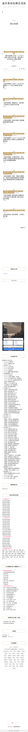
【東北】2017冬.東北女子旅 (10, 383)
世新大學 (18, 651)
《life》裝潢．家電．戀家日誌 (11, 476)
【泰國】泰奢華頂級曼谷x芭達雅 (11, 460)
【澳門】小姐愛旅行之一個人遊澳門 (12, 455)
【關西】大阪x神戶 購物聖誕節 (11, 419)
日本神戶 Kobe (7, 417)
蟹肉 (10, 666)
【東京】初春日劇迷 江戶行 (10, 393)
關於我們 (11, 730)
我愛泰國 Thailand (8, 466)
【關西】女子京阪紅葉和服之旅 (11, 420)
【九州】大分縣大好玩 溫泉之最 (11, 439)
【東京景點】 (7, 116)
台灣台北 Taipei (7, 365)
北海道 (22, 653)
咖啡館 (18, 655)
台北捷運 (9, 655)
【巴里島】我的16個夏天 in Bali (11, 470)
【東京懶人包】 (7, 191)
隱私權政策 (16, 730)
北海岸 (18, 653)
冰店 (9, 653)
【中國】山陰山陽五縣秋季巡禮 (11, 425)
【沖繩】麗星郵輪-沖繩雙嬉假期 (11, 443)
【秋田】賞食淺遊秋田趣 (9, 386)
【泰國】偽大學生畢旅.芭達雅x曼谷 (12, 458)
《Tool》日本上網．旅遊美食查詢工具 (13, 380)
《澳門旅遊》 (7, 453)
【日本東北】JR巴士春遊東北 (11, 384)
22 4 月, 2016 (7, 100)
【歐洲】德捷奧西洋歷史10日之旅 (12, 473)
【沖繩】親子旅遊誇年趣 (9, 450)
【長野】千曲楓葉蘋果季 (9, 406)
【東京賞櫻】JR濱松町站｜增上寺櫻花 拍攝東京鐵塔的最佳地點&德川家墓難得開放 (13, 158)
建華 (13, 657)
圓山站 (22, 655)
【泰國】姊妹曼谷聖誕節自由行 (11, 463)
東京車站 (22, 659)
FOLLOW (14, 280)
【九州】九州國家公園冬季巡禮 (11, 440)
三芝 (11, 651)
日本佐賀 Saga (7, 427)
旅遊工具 (22, 657)
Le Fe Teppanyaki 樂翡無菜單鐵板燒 (11, 649)
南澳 (5, 655)
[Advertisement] (14, 249)
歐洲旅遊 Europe (8, 471)
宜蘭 (5, 657)
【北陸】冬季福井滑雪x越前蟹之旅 (12, 404)
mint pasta (21, 649)
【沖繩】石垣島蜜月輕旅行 (10, 448)
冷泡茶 (14, 653)
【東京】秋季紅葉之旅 (9, 391)
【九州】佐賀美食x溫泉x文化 (11, 429)
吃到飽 (14, 655)
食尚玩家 (21, 666)
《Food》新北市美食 (8, 368)
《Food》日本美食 (8, 375)
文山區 (18, 657)
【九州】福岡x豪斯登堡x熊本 (11, 430)
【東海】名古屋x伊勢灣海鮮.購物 (12, 412)
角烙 (17, 666)
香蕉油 (14, 668)
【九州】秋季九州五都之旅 (10, 432)
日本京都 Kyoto (7, 414)
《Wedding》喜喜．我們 (9, 478)
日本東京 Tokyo (7, 388)
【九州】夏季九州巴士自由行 (11, 437)
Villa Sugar (6, 651)
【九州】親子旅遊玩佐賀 (9, 442)
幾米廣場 (9, 657)
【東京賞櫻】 (7, 51)
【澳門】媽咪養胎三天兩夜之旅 (11, 457)
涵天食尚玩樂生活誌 (14, 3)
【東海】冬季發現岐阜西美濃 (11, 407)
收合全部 (10, 360)
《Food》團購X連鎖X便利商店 (11, 371)
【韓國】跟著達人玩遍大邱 (10, 452)
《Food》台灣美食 (8, 370)
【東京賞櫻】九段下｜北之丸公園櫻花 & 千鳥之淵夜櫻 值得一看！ (13, 85)
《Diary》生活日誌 (8, 475)
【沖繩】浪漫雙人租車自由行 (11, 445)
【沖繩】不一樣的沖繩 (9, 447)
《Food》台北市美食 (8, 366)
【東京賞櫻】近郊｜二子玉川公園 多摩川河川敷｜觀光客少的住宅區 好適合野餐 (14, 57)
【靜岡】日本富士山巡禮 (9, 402)
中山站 (6, 653)
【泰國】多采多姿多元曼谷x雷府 (11, 461)
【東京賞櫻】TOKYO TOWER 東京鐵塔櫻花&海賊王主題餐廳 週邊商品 (14, 139)
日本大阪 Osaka (7, 416)
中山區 (23, 651)
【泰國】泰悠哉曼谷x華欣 (10, 465)
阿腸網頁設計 (16, 726)
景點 (14, 659)
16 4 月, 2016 (14, 154)
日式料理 (5, 659)
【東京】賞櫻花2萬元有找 (10, 399)
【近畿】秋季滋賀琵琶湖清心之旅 (12, 411)
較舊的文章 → (23, 227)
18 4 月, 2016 (14, 135)
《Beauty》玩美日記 (8, 362)
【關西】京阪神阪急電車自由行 (11, 422)
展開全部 (4, 360)
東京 (18, 659)
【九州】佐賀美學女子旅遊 (10, 435)
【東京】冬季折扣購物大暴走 (11, 389)
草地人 (6, 666)
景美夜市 (10, 659)
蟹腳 (13, 666)
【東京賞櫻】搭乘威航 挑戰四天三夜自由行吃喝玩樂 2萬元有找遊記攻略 (13, 197)
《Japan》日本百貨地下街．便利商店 (12, 378)
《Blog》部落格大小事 (9, 363)
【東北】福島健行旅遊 (9, 381)
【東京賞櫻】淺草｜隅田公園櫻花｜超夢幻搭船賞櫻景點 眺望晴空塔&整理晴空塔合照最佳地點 (13, 177)
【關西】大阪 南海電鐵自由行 (11, 424)
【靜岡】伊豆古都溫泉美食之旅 (11, 401)
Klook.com (5, 488)
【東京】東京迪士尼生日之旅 (11, 398)
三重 (14, 651)
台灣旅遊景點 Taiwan (9, 373)
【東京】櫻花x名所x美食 (10, 210)
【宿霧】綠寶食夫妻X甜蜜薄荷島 (11, 468)
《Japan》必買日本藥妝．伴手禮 (11, 376)
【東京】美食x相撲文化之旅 (10, 396)
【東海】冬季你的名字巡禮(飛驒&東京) (13, 409)
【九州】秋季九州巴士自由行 (11, 434)
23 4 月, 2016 (7, 81)
